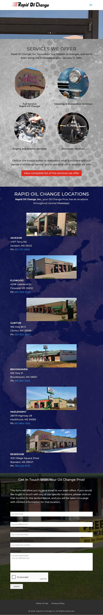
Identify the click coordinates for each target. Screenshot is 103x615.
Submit (17, 586)
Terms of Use (42, 603)
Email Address (19, 520)
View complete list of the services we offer (51, 173)
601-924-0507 (23, 334)
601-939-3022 (22, 292)
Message (15, 551)
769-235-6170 (22, 466)
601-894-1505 (22, 423)
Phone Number (19, 530)
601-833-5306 (22, 380)
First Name (17, 509)
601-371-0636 (22, 249)
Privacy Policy (58, 603)
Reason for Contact (21, 540)
